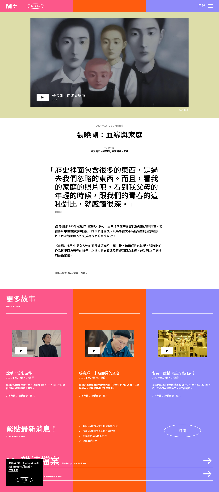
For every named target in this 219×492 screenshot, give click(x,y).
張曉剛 (106, 151)
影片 (125, 151)
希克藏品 (116, 151)
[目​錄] (210, 6)
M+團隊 (119, 126)
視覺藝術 (95, 151)
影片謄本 (184, 110)
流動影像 (23, 395)
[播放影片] (109, 62)
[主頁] (11, 6)
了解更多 (13, 470)
